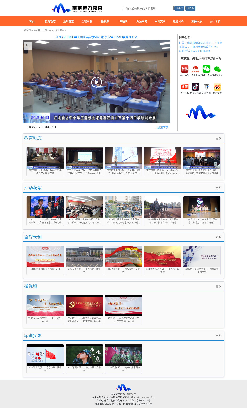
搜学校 (179, 8)
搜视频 (190, 8)
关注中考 (141, 21)
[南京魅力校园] (76, 8)
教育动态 (50, 21)
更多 (218, 138)
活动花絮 (68, 21)
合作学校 (215, 21)
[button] (161, 127)
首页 (32, 21)
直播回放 (196, 21)
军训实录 (160, 21)
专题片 (123, 21)
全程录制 (86, 21)
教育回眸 (178, 21)
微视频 (105, 21)
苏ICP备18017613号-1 (143, 397)
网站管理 (131, 393)
